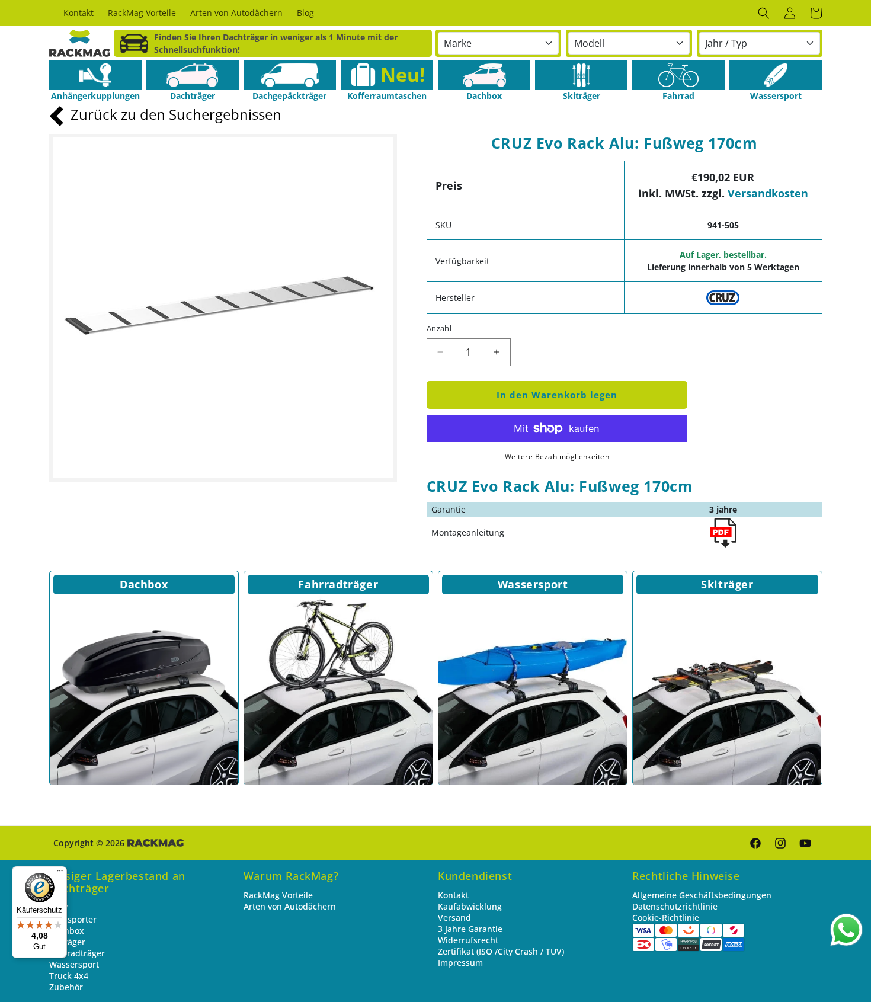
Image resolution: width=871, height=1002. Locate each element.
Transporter (73, 919)
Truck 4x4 (68, 975)
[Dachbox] (484, 75)
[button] (764, 13)
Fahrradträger (338, 584)
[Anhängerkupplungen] (95, 75)
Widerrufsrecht (468, 940)
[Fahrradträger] (338, 690)
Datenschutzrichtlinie (675, 906)
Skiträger (727, 584)
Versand (454, 917)
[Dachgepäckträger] (290, 75)
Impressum (460, 962)
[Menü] (60, 873)
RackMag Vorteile (278, 895)
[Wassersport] (775, 75)
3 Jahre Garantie (470, 928)
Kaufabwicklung (470, 906)
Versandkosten (768, 193)
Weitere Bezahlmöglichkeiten (557, 457)
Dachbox (144, 584)
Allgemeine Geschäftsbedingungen (701, 895)
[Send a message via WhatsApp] (846, 930)
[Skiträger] (581, 75)
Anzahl (439, 328)
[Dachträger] (192, 75)
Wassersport (533, 584)
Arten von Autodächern (290, 906)
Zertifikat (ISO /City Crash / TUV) (501, 951)
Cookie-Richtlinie (665, 917)
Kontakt (453, 895)
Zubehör (66, 987)
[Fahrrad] (678, 75)
